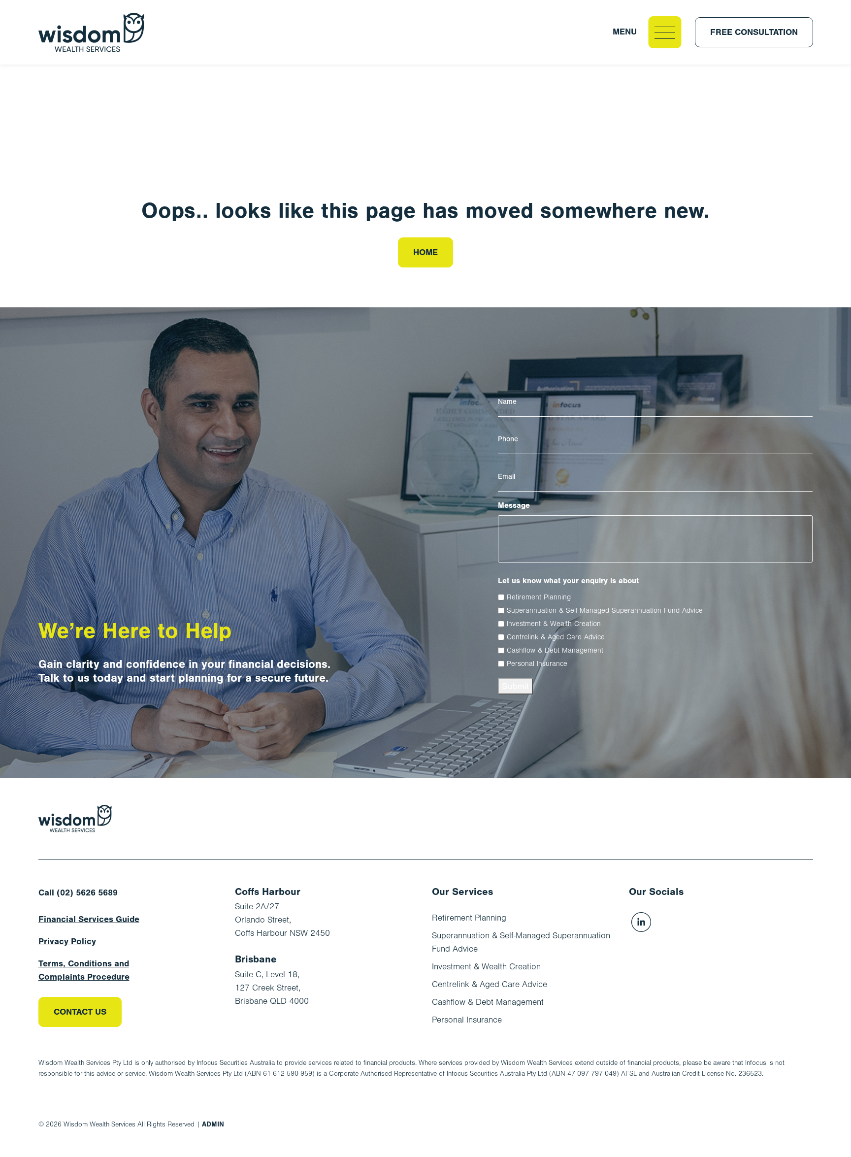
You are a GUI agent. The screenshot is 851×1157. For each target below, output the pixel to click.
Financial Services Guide (88, 919)
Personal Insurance (537, 664)
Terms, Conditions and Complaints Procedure (84, 970)
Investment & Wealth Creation (554, 624)
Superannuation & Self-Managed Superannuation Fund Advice (605, 610)
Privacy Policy (67, 941)
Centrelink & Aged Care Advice (556, 637)
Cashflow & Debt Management (555, 650)
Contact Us (80, 1012)
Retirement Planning (539, 597)
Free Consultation (754, 32)
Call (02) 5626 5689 (78, 893)
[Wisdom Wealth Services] (75, 818)
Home (425, 252)
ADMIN (213, 1124)
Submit (515, 686)
